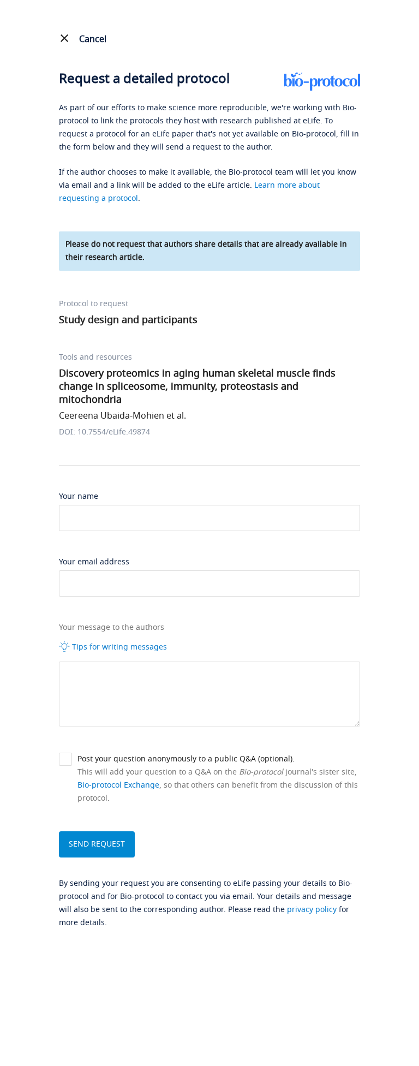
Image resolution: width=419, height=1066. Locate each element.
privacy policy (312, 909)
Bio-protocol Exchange (118, 785)
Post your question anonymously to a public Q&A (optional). (186, 759)
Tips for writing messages (118, 647)
